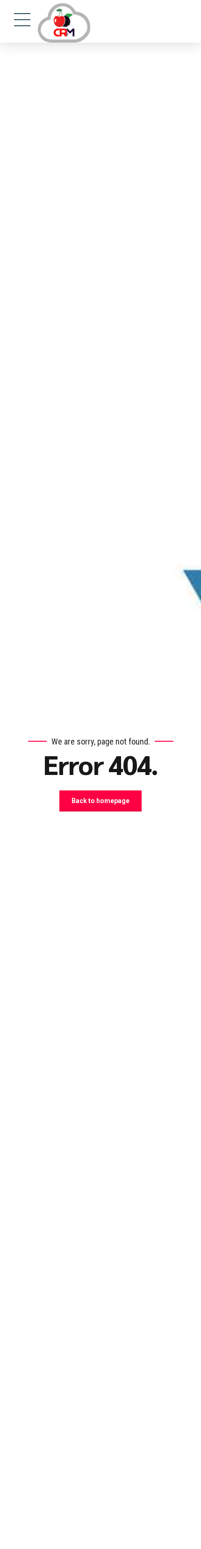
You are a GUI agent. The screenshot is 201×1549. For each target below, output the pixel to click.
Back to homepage (100, 800)
